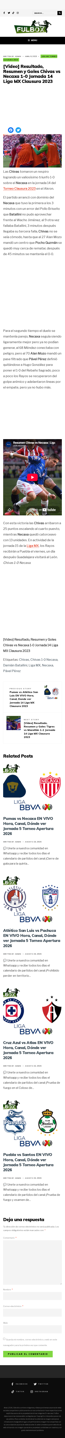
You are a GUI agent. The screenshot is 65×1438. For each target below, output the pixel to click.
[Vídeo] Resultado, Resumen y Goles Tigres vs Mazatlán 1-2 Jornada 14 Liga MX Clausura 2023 (39, 728)
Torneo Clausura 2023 (19, 188)
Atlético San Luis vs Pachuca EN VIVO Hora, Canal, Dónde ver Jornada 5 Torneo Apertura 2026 (31, 938)
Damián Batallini (15, 665)
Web (5, 1323)
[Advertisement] (32, 106)
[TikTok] (13, 13)
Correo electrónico (13, 1306)
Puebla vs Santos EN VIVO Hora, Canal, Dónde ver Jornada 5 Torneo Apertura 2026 (28, 1162)
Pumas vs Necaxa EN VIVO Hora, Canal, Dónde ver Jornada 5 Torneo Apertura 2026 (28, 826)
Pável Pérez (12, 671)
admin (18, 56)
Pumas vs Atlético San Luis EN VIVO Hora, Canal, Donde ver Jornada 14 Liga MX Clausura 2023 (24, 697)
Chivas (24, 660)
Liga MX (33, 546)
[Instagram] (18, 13)
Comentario (9, 1238)
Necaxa (47, 665)
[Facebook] (4, 13)
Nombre (8, 1289)
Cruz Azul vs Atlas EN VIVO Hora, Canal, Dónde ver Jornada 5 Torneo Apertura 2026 (28, 1050)
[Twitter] (9, 13)
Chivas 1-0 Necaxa (44, 660)
